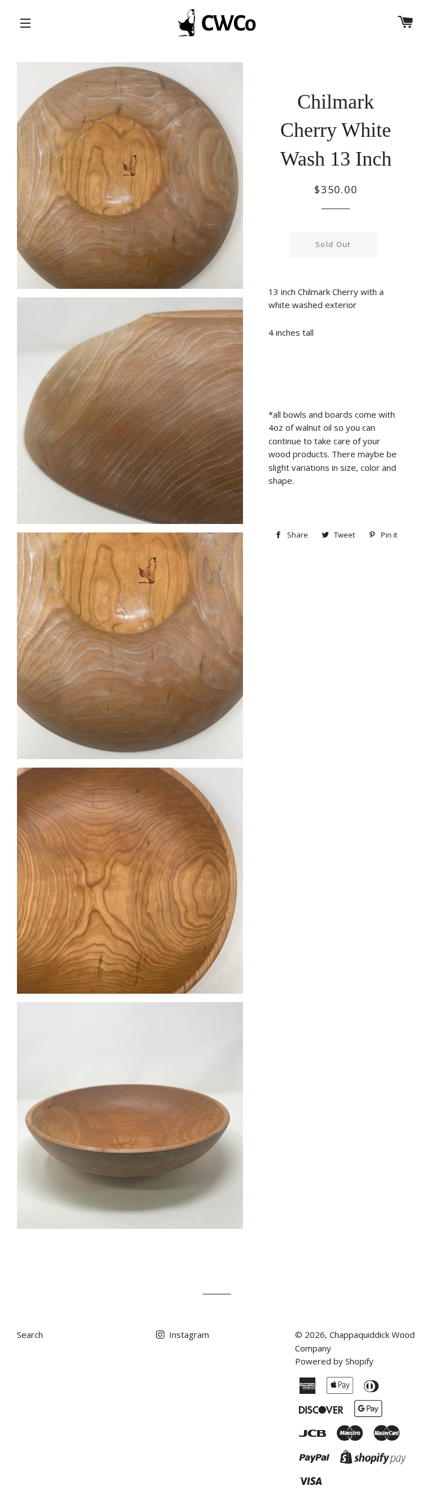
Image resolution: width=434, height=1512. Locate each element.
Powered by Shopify (334, 1361)
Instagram (188, 1334)
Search (30, 1334)
